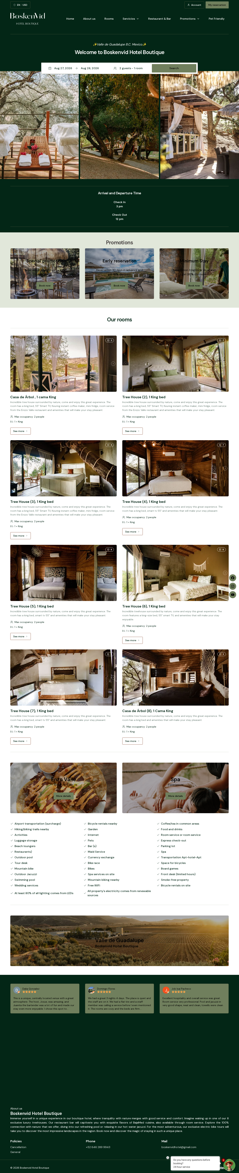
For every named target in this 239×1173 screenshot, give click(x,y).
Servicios (129, 19)
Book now (45, 285)
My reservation (217, 4)
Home (70, 19)
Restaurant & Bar (159, 19)
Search (174, 68)
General (15, 1152)
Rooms (109, 19)
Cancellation (18, 1147)
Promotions (187, 19)
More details (63, 796)
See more (22, 431)
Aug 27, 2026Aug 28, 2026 (76, 68)
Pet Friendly (216, 19)
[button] (119, 68)
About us (89, 19)
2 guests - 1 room (131, 68)
